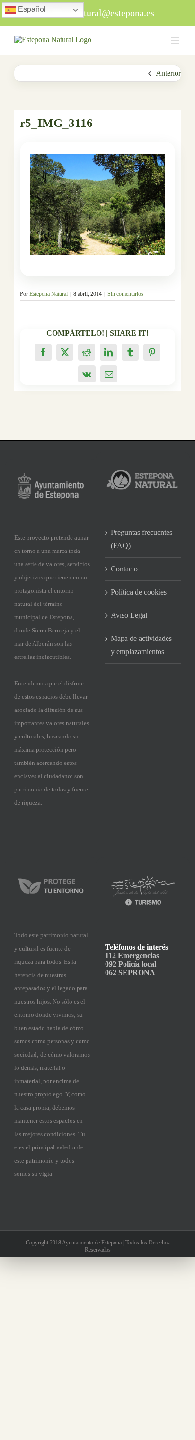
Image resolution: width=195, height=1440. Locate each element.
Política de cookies (139, 592)
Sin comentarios (125, 294)
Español (31, 9)
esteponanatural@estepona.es (97, 13)
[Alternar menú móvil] (176, 40)
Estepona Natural (48, 294)
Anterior (168, 73)
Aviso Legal (129, 615)
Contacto (124, 569)
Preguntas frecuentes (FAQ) (141, 539)
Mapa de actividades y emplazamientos (141, 645)
